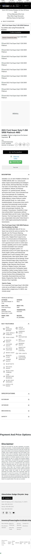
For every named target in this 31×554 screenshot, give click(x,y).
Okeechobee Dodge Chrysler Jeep (4, 543)
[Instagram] (6, 512)
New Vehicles (5, 523)
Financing (13, 520)
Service (20, 520)
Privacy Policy (9, 542)
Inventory (5, 520)
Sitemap (17, 542)
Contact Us (8, 498)
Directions (25, 525)
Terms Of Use (13, 543)
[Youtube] (13, 512)
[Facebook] (3, 512)
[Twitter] (10, 512)
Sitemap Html (21, 542)
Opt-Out (29, 542)
